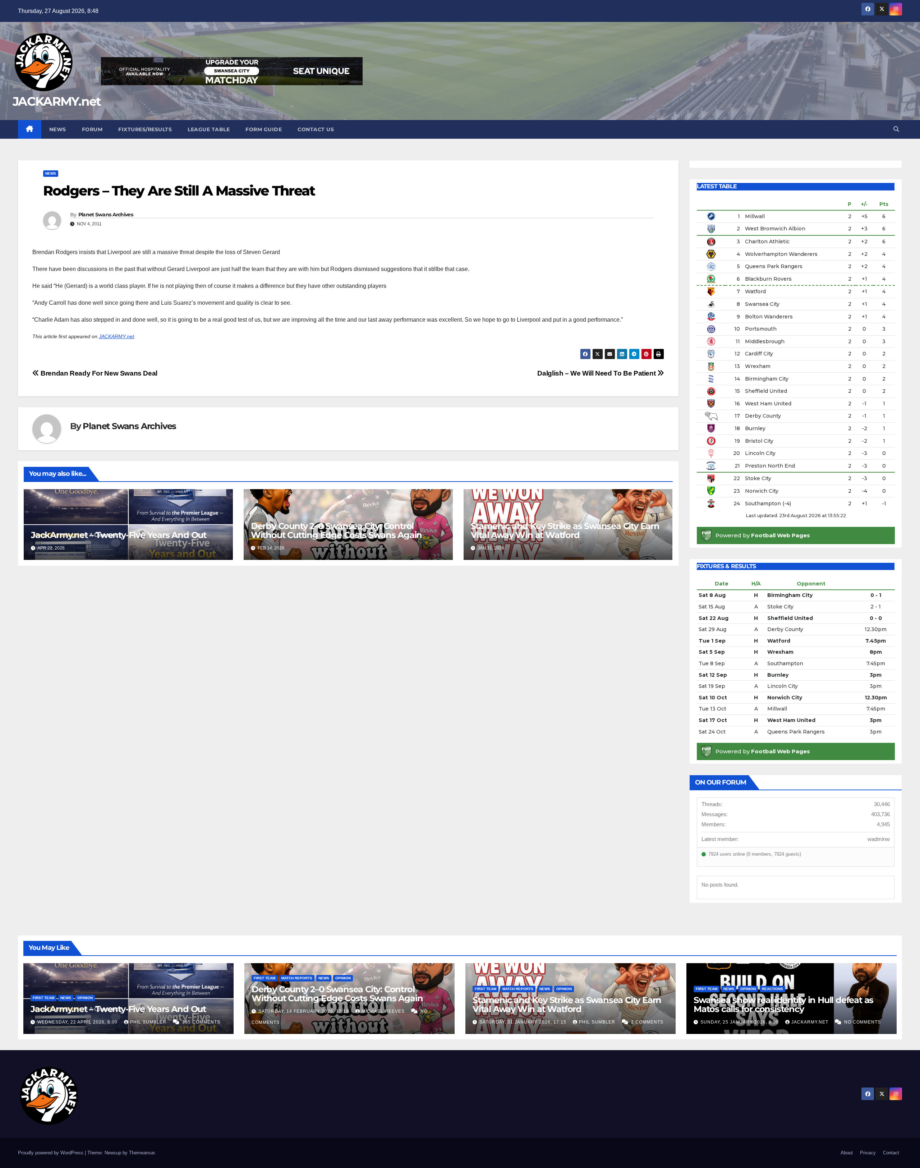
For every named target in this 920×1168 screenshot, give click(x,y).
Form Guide (263, 129)
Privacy (868, 1152)
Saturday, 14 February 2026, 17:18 (304, 1011)
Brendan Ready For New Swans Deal (98, 373)
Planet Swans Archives (105, 214)
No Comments (862, 1022)
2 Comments (647, 1022)
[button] (896, 129)
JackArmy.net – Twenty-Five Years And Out (118, 535)
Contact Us (316, 129)
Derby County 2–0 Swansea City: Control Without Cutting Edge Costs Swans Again (336, 530)
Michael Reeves (384, 1011)
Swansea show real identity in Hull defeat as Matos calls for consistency (783, 1004)
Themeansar (142, 1152)
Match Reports (296, 978)
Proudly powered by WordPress (51, 1152)
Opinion (85, 998)
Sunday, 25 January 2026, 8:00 (740, 1022)
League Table (209, 129)
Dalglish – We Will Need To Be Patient (597, 373)
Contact (891, 1152)
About (847, 1152)
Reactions (772, 989)
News (57, 129)
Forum (92, 129)
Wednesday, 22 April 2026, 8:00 (78, 1022)
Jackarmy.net (810, 1022)
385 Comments (201, 1022)
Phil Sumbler (149, 1022)
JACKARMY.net (57, 101)
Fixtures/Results (145, 129)
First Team (43, 998)
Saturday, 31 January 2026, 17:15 (523, 1022)
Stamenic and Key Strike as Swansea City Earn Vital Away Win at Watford (565, 530)
